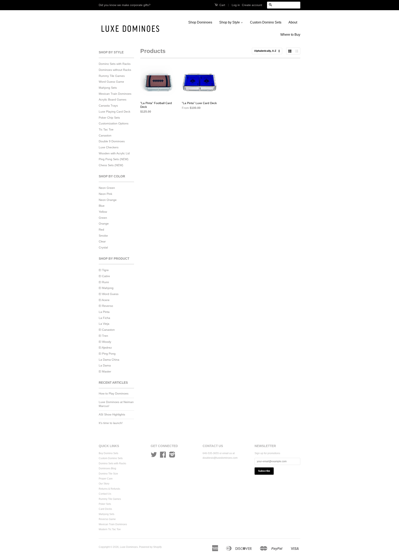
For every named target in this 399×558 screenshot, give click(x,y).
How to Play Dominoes (113, 393)
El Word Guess (108, 294)
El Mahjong (106, 288)
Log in (236, 5)
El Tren (103, 335)
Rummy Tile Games (112, 75)
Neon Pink (105, 193)
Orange (104, 223)
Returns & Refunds (109, 488)
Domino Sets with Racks (115, 63)
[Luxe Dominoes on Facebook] (163, 456)
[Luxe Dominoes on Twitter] (154, 456)
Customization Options (113, 123)
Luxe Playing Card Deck (114, 111)
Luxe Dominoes (129, 547)
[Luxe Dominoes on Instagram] (172, 456)
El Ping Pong (107, 353)
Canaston (105, 135)
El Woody (105, 341)
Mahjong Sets (108, 87)
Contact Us (105, 493)
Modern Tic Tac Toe (110, 529)
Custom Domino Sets (265, 22)
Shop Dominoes (200, 22)
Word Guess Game (111, 81)
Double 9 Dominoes (112, 141)
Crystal (103, 247)
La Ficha (104, 318)
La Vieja (104, 323)
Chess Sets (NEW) (111, 165)
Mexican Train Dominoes (115, 93)
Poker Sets (105, 504)
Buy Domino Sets (108, 453)
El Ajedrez (105, 347)
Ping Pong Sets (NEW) (113, 159)
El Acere (104, 300)
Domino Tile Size (108, 473)
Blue (102, 205)
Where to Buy (290, 34)
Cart (222, 5)
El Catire (104, 276)
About (292, 22)
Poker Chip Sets (109, 117)
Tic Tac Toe (106, 129)
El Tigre (104, 270)
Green (103, 217)
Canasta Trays (108, 105)
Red (101, 229)
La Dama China (109, 359)
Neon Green (107, 187)
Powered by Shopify (150, 547)
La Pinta (104, 311)
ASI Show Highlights (112, 414)
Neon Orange (108, 200)
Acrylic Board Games (112, 99)
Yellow (103, 211)
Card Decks (105, 509)
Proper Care (106, 478)
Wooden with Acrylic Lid (114, 153)
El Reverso (106, 305)
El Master (105, 371)
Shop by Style (230, 22)
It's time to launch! (111, 423)
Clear (102, 241)
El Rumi (104, 282)
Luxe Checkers (108, 147)
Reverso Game (107, 519)
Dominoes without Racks (115, 69)
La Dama (105, 365)
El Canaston (107, 329)
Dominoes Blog (107, 468)
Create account (252, 5)
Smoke (103, 235)
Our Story (104, 483)
